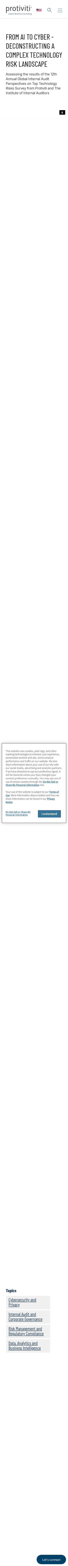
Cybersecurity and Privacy (22, 1302)
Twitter (27, 1524)
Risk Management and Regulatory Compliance (26, 1331)
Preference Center (20, 1485)
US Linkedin (18, 1524)
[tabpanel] (34, 488)
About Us (13, 1434)
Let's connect (51, 1559)
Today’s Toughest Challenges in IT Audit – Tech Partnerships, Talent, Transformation (34, 1156)
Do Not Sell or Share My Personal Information (32, 783)
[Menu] (60, 10)
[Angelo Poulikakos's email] (42, 1284)
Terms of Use (32, 1541)
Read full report (20, 343)
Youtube (45, 1524)
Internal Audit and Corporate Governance (25, 1316)
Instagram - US (9, 1524)
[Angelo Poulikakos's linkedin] (49, 1284)
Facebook (36, 1524)
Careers (12, 1444)
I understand (49, 813)
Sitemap (12, 1496)
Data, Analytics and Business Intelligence (25, 1345)
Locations (13, 1475)
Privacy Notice (13, 1541)
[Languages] (39, 10)
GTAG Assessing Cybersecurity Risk (34, 965)
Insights (12, 1465)
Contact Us (14, 1454)
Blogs (54, 1524)
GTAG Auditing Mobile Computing (33, 988)
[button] (49, 10)
